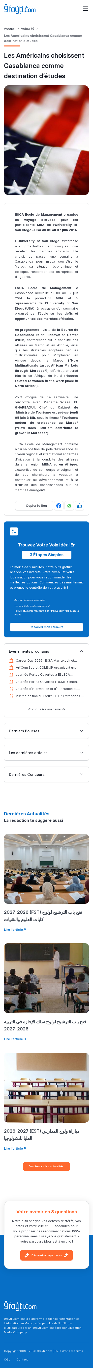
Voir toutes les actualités (46, 1166)
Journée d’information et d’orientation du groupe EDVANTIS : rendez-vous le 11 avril (48, 689)
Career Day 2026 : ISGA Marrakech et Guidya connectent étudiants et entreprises (49, 661)
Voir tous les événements (46, 709)
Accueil (9, 28)
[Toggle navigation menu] (85, 8)
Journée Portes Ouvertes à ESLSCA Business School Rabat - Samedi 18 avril (46, 675)
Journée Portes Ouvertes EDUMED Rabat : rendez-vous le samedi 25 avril (48, 682)
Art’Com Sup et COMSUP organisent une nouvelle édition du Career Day (46, 668)
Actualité (27, 28)
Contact (22, 1359)
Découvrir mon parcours (46, 1255)
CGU (7, 1359)
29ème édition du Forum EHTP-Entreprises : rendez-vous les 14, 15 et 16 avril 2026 (49, 696)
